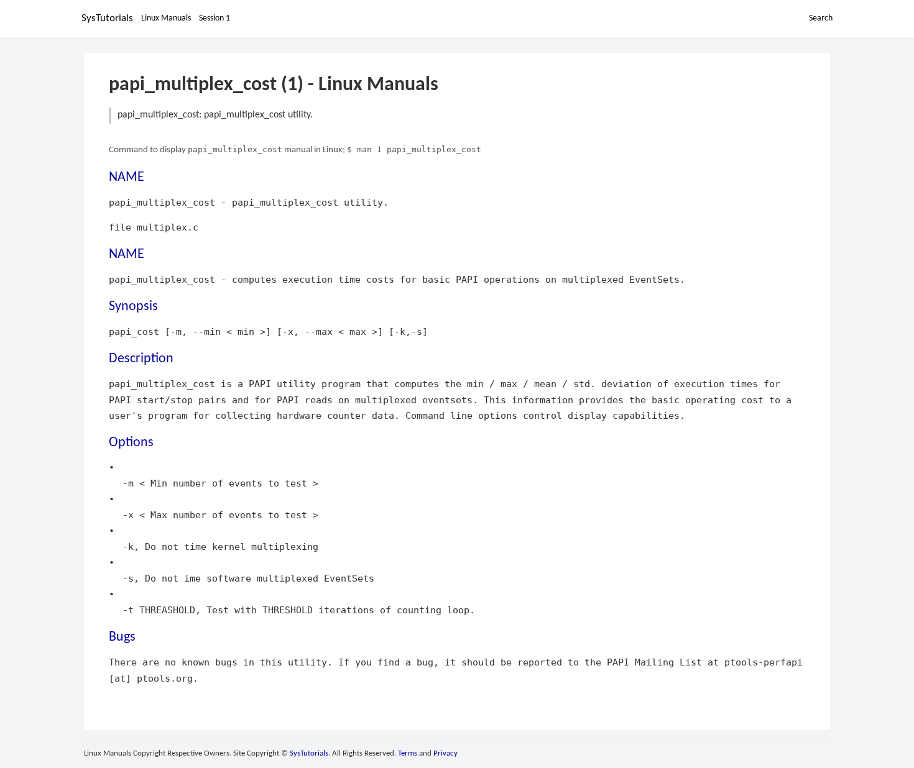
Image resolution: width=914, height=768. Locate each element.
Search (821, 18)
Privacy (445, 753)
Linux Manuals (166, 18)
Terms (407, 753)
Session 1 (214, 18)
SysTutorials (107, 18)
